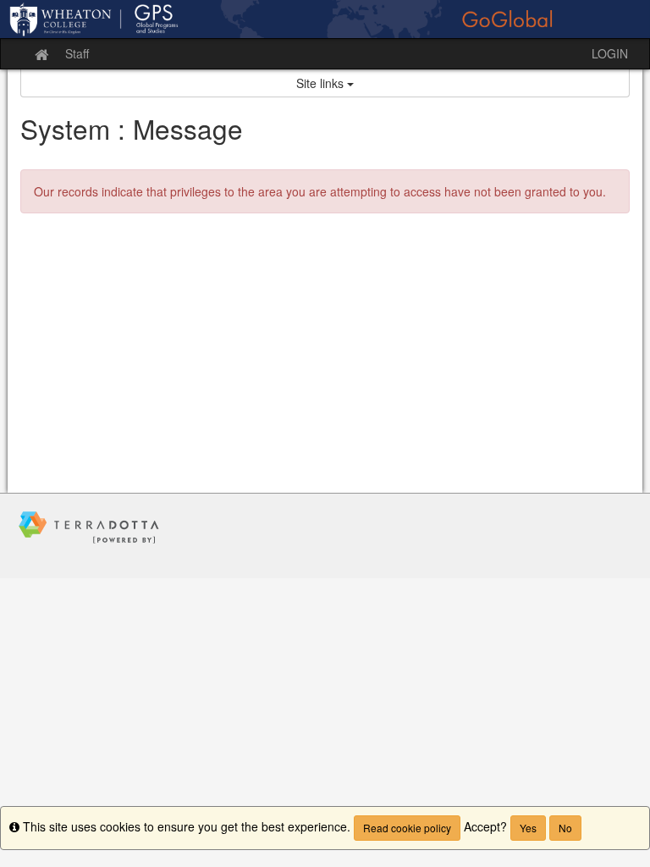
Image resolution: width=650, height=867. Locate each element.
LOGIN (610, 53)
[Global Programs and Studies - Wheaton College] (325, 19)
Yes (528, 827)
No (565, 827)
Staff (77, 53)
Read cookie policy (407, 827)
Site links (321, 83)
